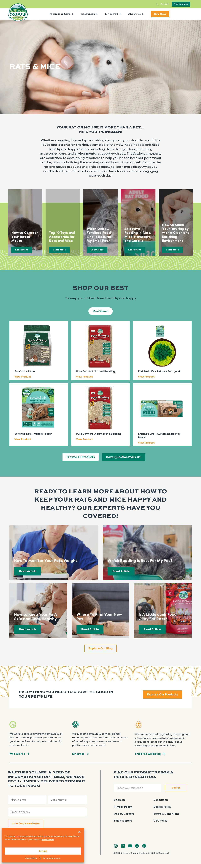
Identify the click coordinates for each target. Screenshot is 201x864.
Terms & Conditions (166, 813)
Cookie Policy (31, 858)
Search (164, 4)
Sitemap (119, 799)
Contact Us (161, 799)
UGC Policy (160, 820)
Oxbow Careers (124, 813)
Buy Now (160, 13)
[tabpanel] (100, 382)
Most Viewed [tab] (101, 311)
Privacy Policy (123, 806)
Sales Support (123, 820)
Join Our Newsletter (26, 823)
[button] (79, 831)
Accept (43, 851)
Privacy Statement (51, 858)
